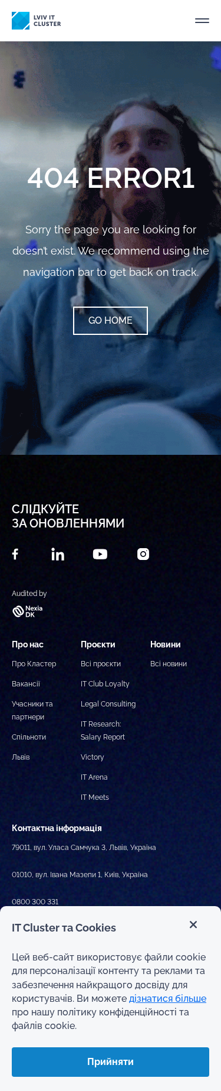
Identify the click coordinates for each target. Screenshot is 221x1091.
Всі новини (168, 664)
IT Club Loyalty (105, 684)
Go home (110, 320)
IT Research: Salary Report (103, 730)
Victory (92, 757)
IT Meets (95, 797)
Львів (20, 757)
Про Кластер (34, 664)
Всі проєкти (101, 664)
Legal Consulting (108, 704)
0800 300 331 (35, 902)
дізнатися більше (167, 998)
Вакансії (26, 684)
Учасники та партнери (32, 710)
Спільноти (29, 737)
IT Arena (94, 777)
